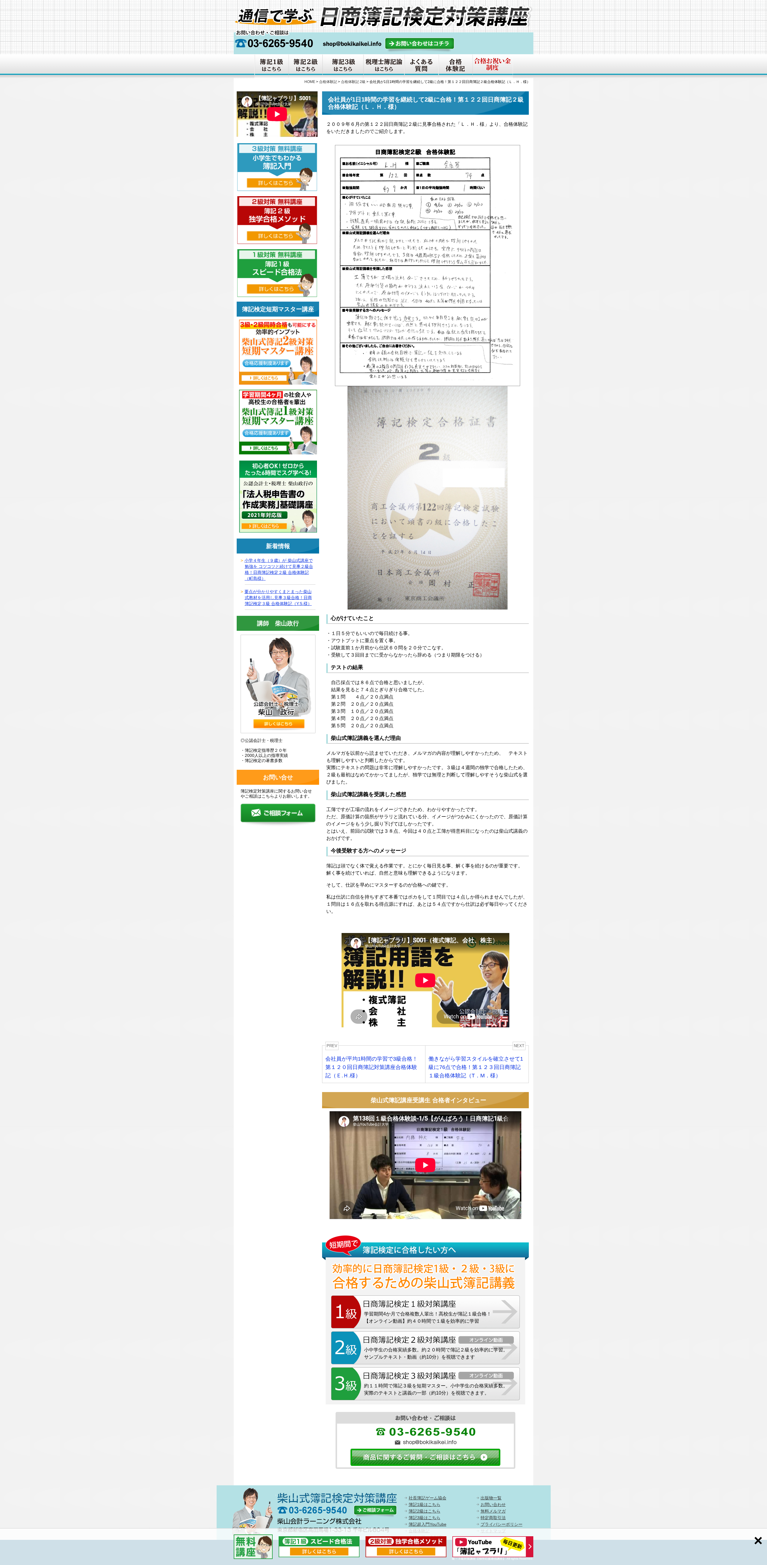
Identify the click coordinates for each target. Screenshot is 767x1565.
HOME (309, 82)
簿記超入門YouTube (427, 1524)
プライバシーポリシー (502, 1524)
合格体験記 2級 (353, 82)
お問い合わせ (493, 1504)
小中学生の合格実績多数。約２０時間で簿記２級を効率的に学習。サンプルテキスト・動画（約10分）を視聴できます (436, 1353)
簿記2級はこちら (424, 1511)
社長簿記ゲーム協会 (427, 1498)
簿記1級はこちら (424, 1504)
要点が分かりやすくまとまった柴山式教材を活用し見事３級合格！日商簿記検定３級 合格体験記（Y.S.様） (278, 597)
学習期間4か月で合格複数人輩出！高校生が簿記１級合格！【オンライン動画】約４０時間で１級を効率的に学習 (427, 1317)
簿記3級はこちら (424, 1517)
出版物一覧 (491, 1498)
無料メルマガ (493, 1511)
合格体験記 (328, 82)
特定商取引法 (493, 1517)
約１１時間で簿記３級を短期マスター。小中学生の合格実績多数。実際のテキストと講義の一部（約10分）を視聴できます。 (436, 1389)
